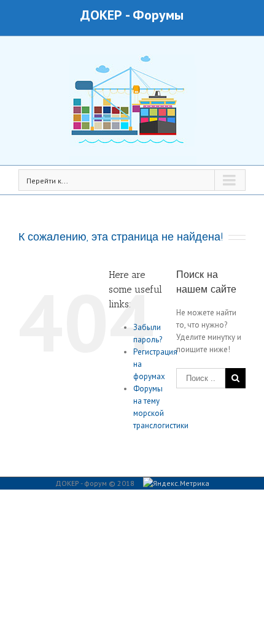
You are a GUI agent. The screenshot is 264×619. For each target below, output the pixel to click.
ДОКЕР (101, 14)
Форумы (158, 14)
